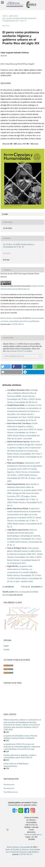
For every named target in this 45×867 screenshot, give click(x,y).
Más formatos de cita (14, 356)
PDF (6, 214)
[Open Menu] (2, 2)
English (6, 646)
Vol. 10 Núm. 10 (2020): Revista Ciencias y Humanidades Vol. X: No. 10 (19, 19)
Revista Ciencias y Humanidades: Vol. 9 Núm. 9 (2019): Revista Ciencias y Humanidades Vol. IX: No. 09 (23, 417)
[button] (6, 366)
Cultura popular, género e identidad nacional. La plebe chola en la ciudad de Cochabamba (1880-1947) (24, 551)
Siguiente (36, 587)
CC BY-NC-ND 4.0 (17, 324)
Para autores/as (9, 788)
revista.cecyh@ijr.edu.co (33, 835)
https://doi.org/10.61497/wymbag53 (19, 64)
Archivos (13, 16)
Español (6, 649)
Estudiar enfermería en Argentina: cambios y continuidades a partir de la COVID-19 (22, 426)
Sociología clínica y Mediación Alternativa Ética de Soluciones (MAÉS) (22, 393)
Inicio (5, 16)
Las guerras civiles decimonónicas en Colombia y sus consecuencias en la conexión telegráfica (22, 569)
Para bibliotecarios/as (11, 792)
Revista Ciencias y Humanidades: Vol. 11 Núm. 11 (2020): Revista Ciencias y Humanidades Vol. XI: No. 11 (24, 542)
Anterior (9, 587)
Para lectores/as (9, 784)
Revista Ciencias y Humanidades (12, 318)
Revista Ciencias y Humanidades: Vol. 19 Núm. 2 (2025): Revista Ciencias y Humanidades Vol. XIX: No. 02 (24, 399)
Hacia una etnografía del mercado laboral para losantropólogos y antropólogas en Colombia (24, 533)
